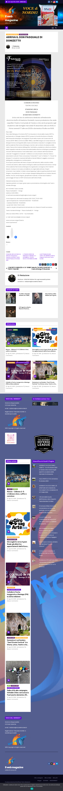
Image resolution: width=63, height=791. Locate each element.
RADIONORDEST (53, 780)
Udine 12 (15, 329)
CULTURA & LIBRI (37, 362)
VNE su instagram (38, 778)
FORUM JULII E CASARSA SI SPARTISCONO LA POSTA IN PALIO (47, 553)
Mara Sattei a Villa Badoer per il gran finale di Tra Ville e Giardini (50, 296)
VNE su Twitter (47, 778)
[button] (56, 27)
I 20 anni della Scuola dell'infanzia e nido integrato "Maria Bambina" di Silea (47, 499)
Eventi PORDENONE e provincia (22, 362)
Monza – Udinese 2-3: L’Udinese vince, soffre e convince (17, 494)
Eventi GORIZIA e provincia (13, 688)
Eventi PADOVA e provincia (39, 329)
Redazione (16, 46)
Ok (32, 788)
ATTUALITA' (10, 329)
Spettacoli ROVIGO (23, 34)
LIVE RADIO (45, 780)
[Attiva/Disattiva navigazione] (52, 28)
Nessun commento (12, 500)
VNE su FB (55, 778)
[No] (61, 787)
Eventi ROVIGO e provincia (12, 34)
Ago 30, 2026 (11, 353)
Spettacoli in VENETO (51, 329)
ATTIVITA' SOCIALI (11, 362)
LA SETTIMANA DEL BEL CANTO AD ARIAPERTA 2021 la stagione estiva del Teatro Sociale (47, 256)
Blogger (40, 780)
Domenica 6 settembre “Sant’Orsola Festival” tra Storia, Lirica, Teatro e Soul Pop (44, 384)
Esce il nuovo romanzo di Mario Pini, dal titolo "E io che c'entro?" (48, 544)
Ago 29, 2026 (38, 353)
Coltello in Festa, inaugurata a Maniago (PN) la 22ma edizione (17, 594)
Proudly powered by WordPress (13, 782)
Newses (27, 782)
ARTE (9, 685)
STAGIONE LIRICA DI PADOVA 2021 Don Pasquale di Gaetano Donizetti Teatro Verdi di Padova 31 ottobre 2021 (13, 257)
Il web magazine (14, 767)
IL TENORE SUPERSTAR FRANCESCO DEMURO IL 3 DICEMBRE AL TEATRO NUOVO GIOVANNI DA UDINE (30, 256)
